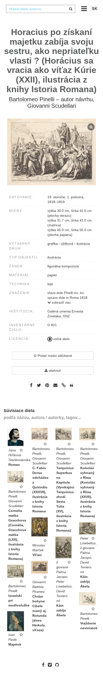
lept (50, 284)
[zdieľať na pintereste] (47, 385)
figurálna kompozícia (63, 266)
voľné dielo (61, 339)
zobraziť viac (61, 302)
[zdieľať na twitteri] (39, 385)
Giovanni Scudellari (51, 105)
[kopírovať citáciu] (71, 385)
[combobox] (40, 9)
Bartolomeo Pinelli (31, 99)
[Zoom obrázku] (51, 152)
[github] (58, 665)
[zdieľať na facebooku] (31, 385)
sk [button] (94, 8)
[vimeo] (51, 665)
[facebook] (44, 665)
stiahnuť (54, 370)
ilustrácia (54, 257)
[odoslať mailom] (55, 385)
